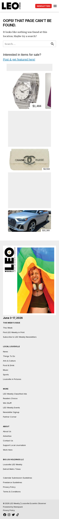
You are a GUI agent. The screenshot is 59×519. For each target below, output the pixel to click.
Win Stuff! (7, 403)
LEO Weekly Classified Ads (15, 394)
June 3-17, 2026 (13, 317)
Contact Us (8, 440)
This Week (7, 328)
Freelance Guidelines (12, 482)
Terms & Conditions (12, 491)
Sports (6, 374)
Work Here (7, 450)
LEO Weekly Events (11, 407)
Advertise (7, 436)
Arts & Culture (9, 361)
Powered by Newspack (13, 507)
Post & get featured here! (19, 59)
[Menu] (55, 6)
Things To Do (9, 356)
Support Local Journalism (14, 445)
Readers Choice (10, 398)
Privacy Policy (9, 487)
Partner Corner (9, 417)
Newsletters (43, 6)
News (5, 351)
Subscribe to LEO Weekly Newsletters (20, 337)
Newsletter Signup (11, 412)
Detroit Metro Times (12, 469)
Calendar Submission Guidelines (17, 478)
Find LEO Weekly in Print (13, 332)
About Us (7, 431)
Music (5, 370)
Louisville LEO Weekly (12, 464)
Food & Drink (8, 365)
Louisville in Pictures (12, 379)
